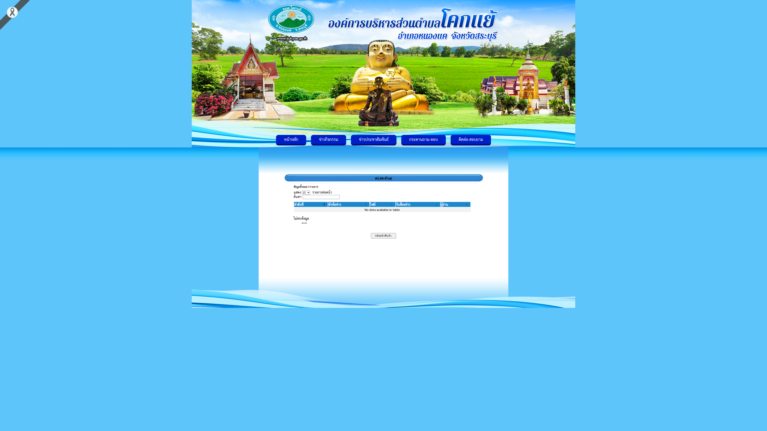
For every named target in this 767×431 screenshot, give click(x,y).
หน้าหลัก (291, 139)
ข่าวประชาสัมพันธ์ (373, 139)
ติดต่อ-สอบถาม (471, 139)
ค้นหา (297, 197)
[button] (299, 204)
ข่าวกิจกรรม (328, 139)
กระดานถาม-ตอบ (423, 139)
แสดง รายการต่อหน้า (313, 192)
